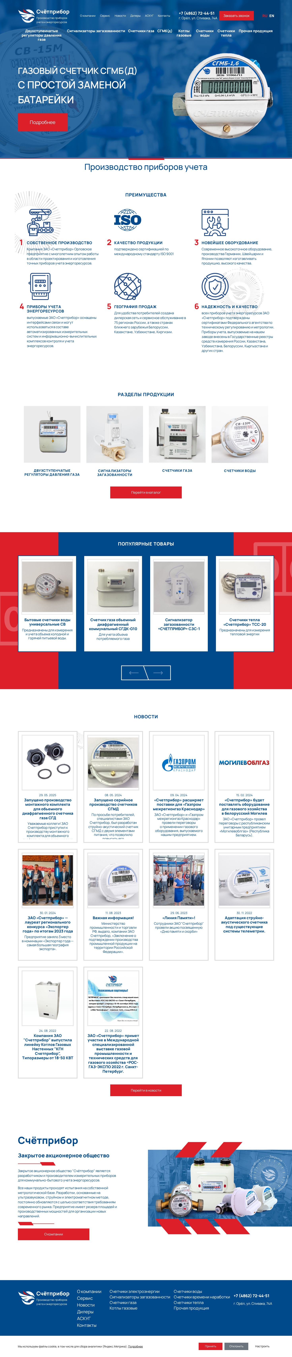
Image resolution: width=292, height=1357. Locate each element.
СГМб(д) (164, 30)
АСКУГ (149, 15)
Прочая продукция (256, 30)
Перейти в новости (146, 1090)
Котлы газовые (184, 33)
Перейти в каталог (146, 492)
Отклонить (236, 1346)
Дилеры (135, 15)
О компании (88, 15)
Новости (120, 15)
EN (271, 15)
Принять (210, 1346)
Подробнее (42, 122)
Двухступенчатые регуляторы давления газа (42, 35)
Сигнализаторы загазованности (96, 30)
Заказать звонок (236, 15)
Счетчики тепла (226, 33)
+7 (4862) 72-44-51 (197, 13)
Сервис (105, 15)
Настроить (262, 1346)
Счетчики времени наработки (202, 1297)
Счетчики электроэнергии (135, 1291)
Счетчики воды (205, 33)
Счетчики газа (141, 30)
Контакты (164, 15)
